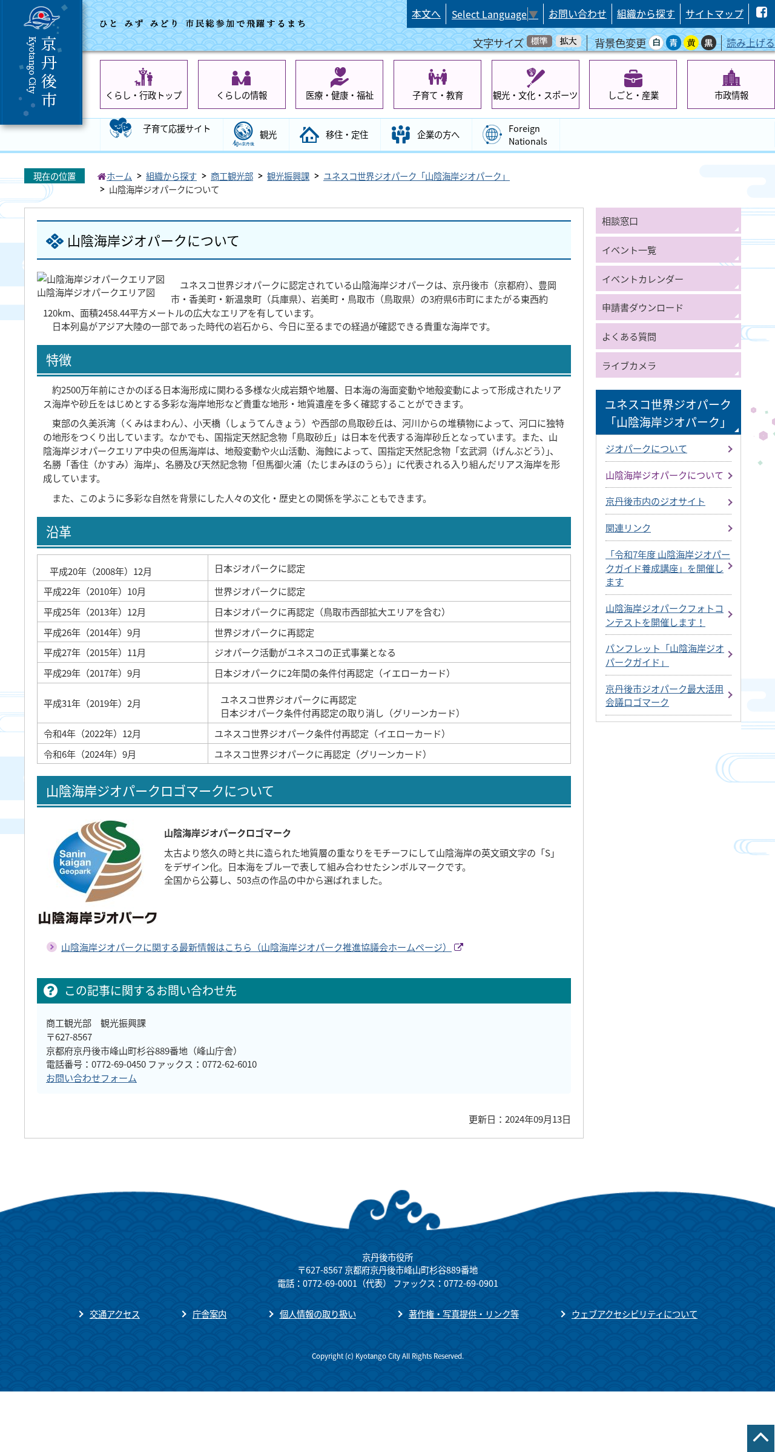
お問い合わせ (578, 14)
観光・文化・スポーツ (535, 94)
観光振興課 (288, 175)
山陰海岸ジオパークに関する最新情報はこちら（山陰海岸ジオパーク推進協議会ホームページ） (256, 946)
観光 (268, 134)
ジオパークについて (646, 448)
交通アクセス (115, 1313)
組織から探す (646, 14)
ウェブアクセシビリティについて (635, 1313)
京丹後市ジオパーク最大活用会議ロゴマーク (664, 695)
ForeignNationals (528, 135)
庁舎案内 (209, 1313)
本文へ (426, 14)
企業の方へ (438, 134)
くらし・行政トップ (143, 94)
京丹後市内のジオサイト (655, 500)
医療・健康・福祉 (340, 94)
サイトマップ (714, 14)
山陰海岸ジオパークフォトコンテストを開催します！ (664, 614)
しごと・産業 (633, 94)
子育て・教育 (437, 94)
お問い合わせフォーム (91, 1077)
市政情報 (731, 94)
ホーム (119, 175)
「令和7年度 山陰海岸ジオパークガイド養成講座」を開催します (667, 567)
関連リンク (628, 527)
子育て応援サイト (177, 128)
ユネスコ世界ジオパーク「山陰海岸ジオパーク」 (416, 175)
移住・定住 (347, 134)
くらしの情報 (241, 94)
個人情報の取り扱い (318, 1313)
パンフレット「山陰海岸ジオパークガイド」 (664, 654)
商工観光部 (232, 175)
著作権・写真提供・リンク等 (464, 1313)
